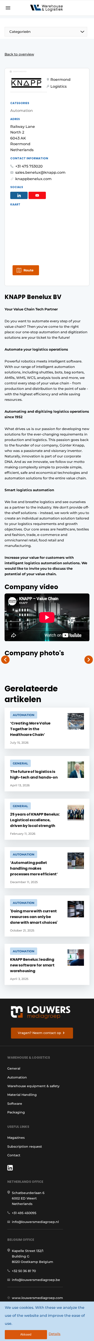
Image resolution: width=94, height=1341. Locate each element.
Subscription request (24, 1146)
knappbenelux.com (33, 179)
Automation (17, 1077)
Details (54, 1334)
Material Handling (22, 1095)
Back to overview (19, 54)
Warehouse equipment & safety (33, 1086)
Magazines (16, 1138)
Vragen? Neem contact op (39, 1033)
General (13, 1068)
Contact (13, 1155)
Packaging (16, 1112)
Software (14, 1104)
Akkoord (25, 1334)
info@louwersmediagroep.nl (35, 1222)
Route (29, 270)
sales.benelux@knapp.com (40, 172)
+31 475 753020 (29, 166)
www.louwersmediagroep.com (37, 1298)
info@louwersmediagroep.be (36, 1280)
